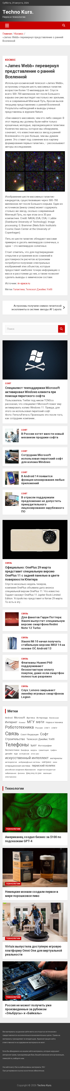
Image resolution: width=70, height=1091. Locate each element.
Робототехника (19, 727)
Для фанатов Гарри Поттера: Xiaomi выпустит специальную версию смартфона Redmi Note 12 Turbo (43, 622)
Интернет (11, 722)
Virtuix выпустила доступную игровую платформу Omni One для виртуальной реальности (33, 950)
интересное (24, 754)
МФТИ (40, 722)
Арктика (31, 718)
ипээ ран (35, 754)
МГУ (30, 722)
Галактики (19, 289)
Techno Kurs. (18, 12)
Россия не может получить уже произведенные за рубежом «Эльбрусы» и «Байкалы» (28, 1009)
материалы (56, 758)
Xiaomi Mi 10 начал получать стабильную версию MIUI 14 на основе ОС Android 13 (43, 645)
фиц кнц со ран (33, 773)
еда (16, 754)
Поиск (61, 329)
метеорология (11, 762)
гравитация (44, 750)
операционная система (17, 765)
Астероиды (42, 718)
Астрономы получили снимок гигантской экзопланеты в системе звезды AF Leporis (36, 307)
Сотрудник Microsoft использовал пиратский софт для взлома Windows (42, 458)
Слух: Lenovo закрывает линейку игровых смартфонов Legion (42, 693)
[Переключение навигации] (7, 25)
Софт (8, 383)
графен (53, 750)
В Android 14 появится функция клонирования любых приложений (43, 479)
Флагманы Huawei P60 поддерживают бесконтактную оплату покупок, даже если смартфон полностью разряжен (42, 669)
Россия (39, 728)
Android (9, 718)
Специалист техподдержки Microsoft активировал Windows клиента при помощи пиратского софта (32, 392)
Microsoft (19, 717)
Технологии (14, 788)
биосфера (25, 750)
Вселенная (54, 718)
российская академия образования (20, 770)
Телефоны (17, 745)
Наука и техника (54, 722)
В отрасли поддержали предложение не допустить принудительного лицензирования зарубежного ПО (42, 504)
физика (21, 773)
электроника (10, 777)
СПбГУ (47, 728)
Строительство (15, 739)
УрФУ (33, 745)
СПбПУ (54, 728)
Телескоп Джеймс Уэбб (39, 289)
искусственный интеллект (27, 758)
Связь (8, 563)
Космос (10, 59)
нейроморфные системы (29, 762)
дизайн (8, 754)
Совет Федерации (30, 734)
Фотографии (45, 745)
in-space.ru (24, 283)
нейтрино (46, 762)
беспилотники (12, 750)
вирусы (34, 750)
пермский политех (43, 765)
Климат (22, 722)
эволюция (47, 773)
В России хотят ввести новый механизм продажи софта (42, 435)
